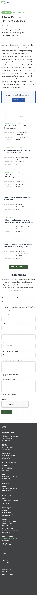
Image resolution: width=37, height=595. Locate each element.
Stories (5, 555)
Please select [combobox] (7, 355)
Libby (19, 123)
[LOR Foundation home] (5, 2)
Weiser (6, 25)
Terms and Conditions (7, 574)
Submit (6, 412)
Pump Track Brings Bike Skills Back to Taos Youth (18, 198)
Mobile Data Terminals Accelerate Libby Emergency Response (17, 176)
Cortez (19, 148)
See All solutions (18, 266)
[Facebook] (3, 545)
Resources (6, 562)
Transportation (19, 12)
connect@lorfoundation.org (10, 531)
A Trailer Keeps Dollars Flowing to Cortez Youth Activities (17, 151)
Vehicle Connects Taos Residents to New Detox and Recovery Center (18, 246)
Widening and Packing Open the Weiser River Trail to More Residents (18, 221)
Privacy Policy (6, 571)
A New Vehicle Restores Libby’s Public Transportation (18, 127)
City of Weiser (30, 70)
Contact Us (18, 100)
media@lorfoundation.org (9, 538)
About (4, 553)
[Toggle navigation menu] (34, 3)
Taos (18, 195)
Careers (5, 560)
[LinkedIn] (10, 545)
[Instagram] (6, 545)
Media (4, 565)
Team (4, 558)
